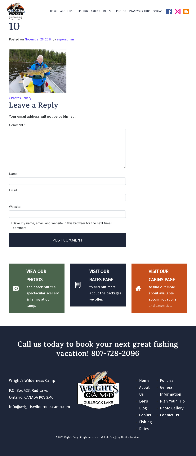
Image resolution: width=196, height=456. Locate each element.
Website (14, 207)
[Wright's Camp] (15, 11)
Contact (158, 11)
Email (13, 190)
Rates (107, 11)
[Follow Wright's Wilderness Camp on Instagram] (177, 11)
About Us (66, 11)
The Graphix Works (130, 437)
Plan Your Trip (139, 11)
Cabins (95, 11)
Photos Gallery (20, 98)
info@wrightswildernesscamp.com (39, 406)
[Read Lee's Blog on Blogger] (186, 11)
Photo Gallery (172, 408)
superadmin (65, 39)
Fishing (83, 11)
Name (13, 174)
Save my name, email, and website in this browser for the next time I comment (62, 225)
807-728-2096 (115, 353)
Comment (17, 125)
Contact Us (169, 415)
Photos (121, 11)
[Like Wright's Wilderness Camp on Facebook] (169, 11)
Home (53, 11)
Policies (166, 380)
